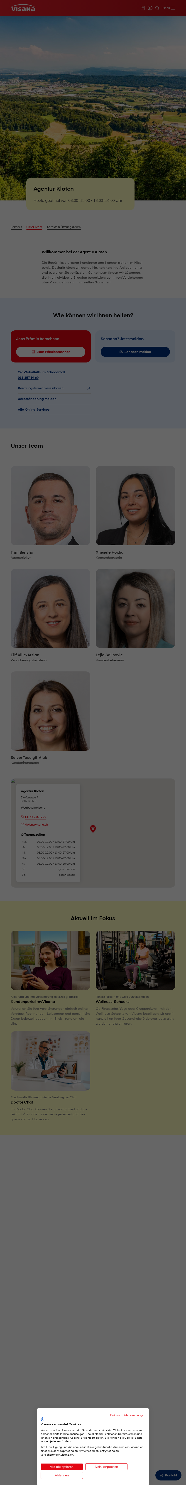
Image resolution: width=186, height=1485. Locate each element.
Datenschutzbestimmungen (127, 1415)
